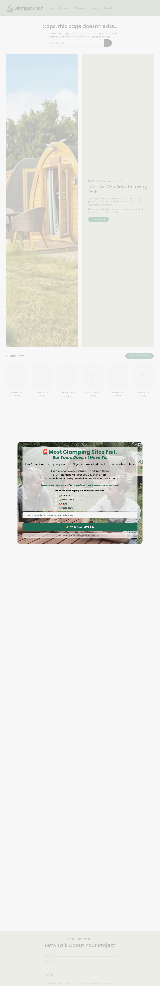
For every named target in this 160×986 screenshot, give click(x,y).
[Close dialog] (139, 444)
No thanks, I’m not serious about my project (80, 535)
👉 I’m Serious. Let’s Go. (80, 526)
